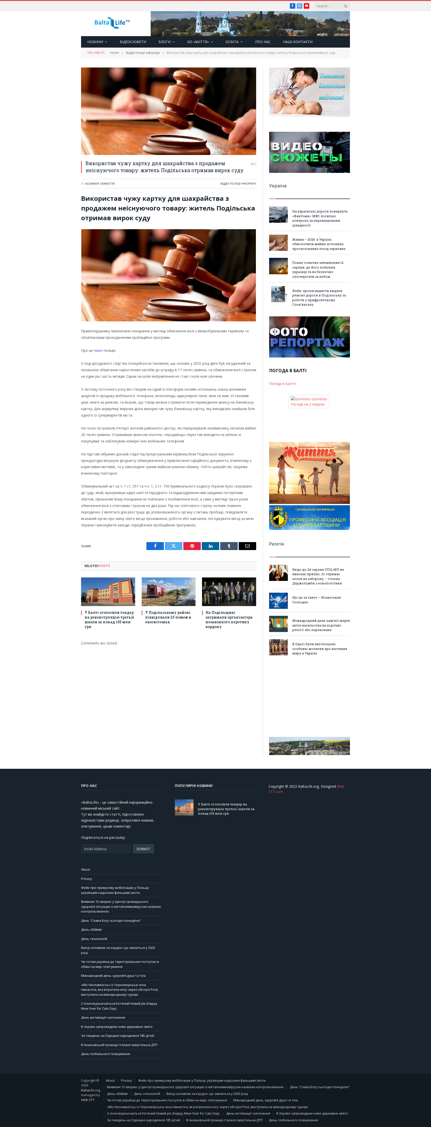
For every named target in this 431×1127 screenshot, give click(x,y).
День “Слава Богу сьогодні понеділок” (111, 920)
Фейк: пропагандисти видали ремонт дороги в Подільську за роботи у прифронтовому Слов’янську (319, 297)
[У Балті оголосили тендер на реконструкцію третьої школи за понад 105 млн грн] (108, 591)
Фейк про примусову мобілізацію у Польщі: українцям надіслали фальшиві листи (115, 890)
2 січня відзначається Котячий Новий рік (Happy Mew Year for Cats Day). (163, 1113)
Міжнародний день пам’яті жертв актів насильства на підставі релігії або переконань (321, 625)
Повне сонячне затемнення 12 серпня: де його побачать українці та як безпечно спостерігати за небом (317, 269)
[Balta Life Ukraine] (112, 23)
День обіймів (91, 929)
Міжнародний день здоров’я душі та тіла (113, 975)
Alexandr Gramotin (100, 183)
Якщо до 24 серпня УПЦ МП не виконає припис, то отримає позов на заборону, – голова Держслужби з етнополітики (318, 576)
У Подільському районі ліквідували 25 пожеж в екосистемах (168, 617)
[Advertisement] (309, 696)
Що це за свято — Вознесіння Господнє (316, 599)
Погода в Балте (282, 383)
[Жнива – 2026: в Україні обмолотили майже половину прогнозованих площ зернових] (278, 243)
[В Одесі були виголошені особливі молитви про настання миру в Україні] (278, 647)
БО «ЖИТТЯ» (198, 41)
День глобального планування (105, 1054)
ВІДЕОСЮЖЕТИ (133, 41)
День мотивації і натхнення (103, 1017)
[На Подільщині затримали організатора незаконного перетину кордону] (229, 591)
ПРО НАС (263, 41)
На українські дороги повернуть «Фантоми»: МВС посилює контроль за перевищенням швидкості (320, 218)
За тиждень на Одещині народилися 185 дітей (117, 1035)
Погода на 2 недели (307, 404)
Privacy (86, 878)
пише (99, 350)
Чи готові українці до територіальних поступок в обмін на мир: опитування (120, 964)
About (85, 869)
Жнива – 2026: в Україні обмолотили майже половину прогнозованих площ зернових (319, 244)
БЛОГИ (165, 41)
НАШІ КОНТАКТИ (298, 41)
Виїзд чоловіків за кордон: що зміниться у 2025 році (207, 1093)
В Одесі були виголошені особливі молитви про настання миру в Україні (319, 648)
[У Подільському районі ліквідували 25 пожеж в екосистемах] (169, 591)
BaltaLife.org (90, 1090)
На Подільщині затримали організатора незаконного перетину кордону (229, 619)
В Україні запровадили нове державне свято (117, 1026)
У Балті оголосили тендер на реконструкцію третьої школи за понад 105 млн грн (109, 619)
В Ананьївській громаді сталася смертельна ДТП (119, 1045)
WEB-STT (87, 1100)
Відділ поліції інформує (238, 183)
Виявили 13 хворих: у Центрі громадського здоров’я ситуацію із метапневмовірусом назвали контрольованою (121, 906)
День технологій (94, 938)
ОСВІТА (231, 41)
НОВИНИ (95, 41)
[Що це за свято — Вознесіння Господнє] (278, 601)
